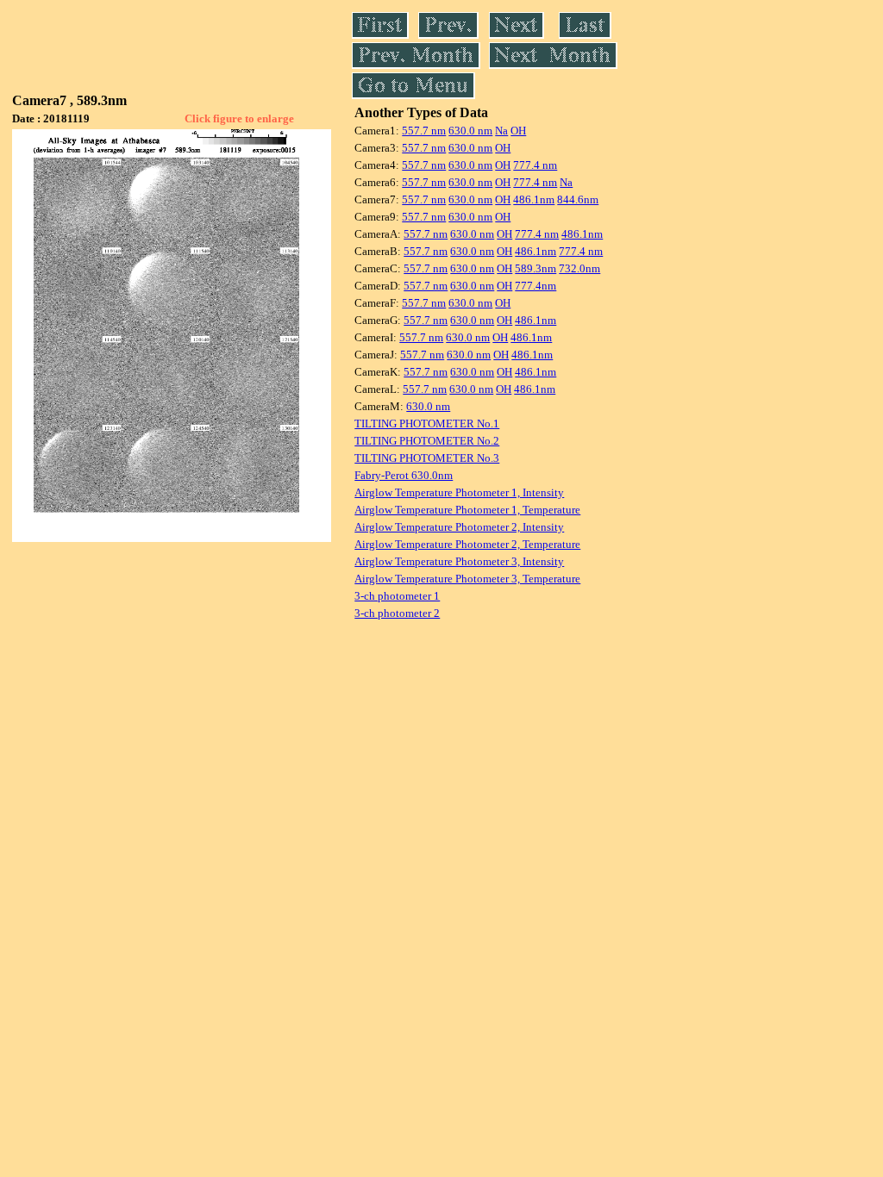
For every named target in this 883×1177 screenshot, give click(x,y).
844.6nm (577, 199)
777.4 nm (535, 165)
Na (501, 130)
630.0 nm (470, 130)
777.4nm (535, 285)
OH (518, 130)
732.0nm (579, 268)
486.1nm (533, 199)
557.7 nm (424, 130)
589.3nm (535, 268)
